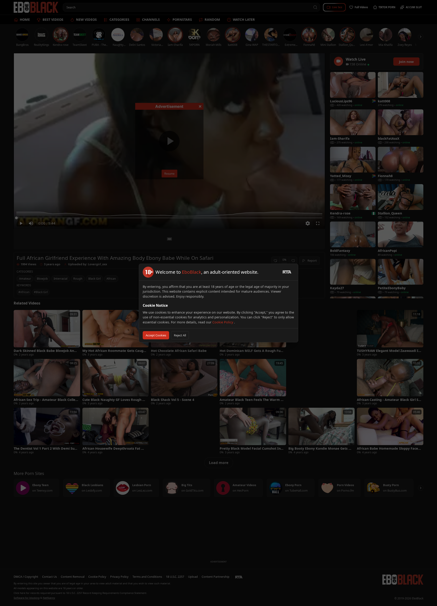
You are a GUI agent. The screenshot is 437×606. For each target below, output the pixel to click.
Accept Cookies (156, 335)
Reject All (180, 335)
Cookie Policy (223, 322)
